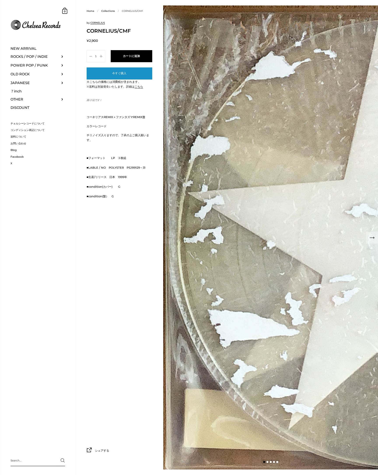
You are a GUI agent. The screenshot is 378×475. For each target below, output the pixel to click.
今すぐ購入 (119, 73)
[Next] (372, 237)
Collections (108, 10)
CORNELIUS (97, 22)
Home (90, 10)
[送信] (62, 460)
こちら (139, 86)
